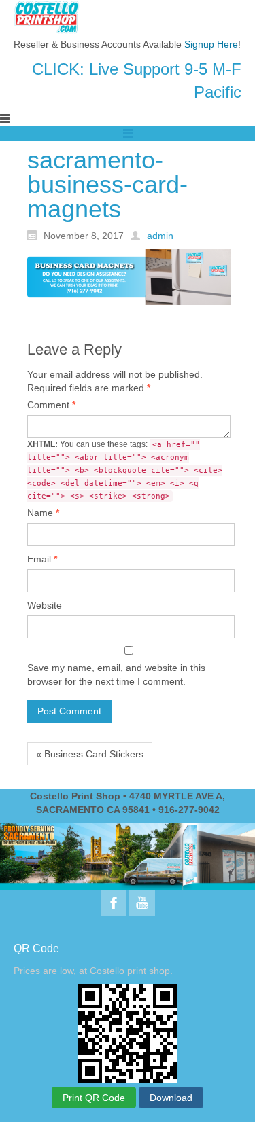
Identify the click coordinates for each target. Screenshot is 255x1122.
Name (43, 512)
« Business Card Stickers (89, 753)
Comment (51, 404)
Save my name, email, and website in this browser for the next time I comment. (116, 674)
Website (44, 605)
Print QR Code (94, 1097)
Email (42, 559)
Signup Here (211, 44)
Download (171, 1097)
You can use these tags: (124, 470)
